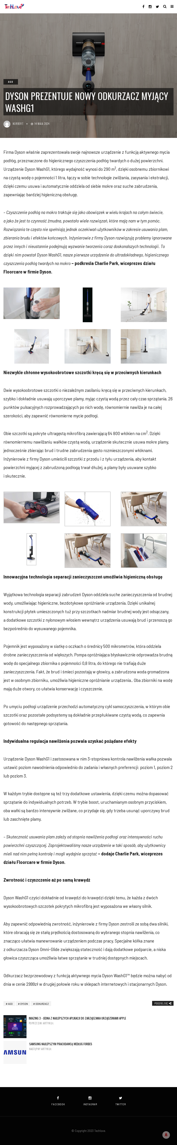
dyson (24, 1003)
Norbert (18, 123)
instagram (90, 1104)
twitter (120, 1104)
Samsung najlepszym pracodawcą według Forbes (60, 1046)
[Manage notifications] (166, 1135)
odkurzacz (42, 1003)
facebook (58, 1104)
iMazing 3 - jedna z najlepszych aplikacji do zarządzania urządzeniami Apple (77, 1020)
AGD (10, 81)
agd (10, 1003)
